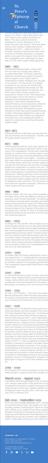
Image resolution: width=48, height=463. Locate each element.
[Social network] (32, 452)
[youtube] (16, 452)
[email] (27, 452)
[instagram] (11, 452)
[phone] (22, 452)
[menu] (3, 8)
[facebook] (6, 452)
